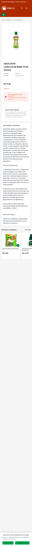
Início (2, 20)
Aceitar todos (8, 543)
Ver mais (28, 230)
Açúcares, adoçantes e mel (12, 20)
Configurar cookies (22, 543)
